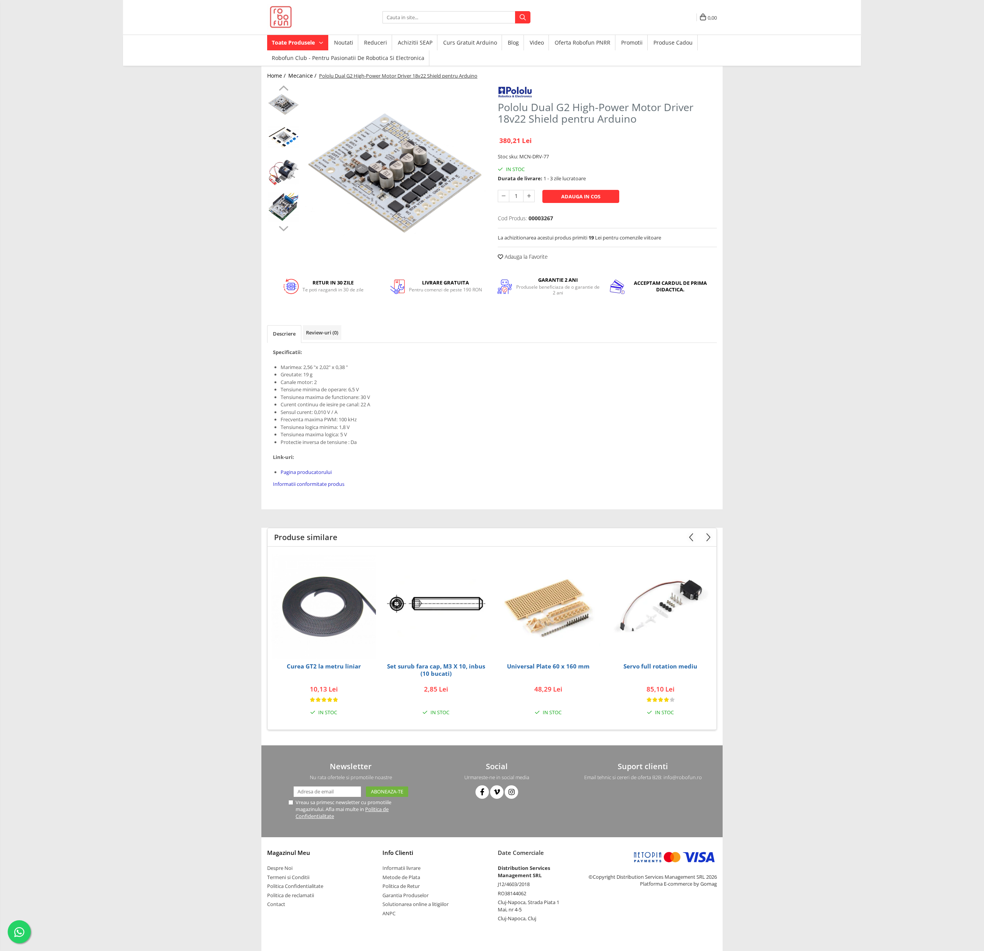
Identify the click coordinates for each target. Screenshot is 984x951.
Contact (276, 904)
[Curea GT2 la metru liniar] (323, 606)
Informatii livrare (401, 868)
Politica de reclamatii (290, 895)
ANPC (389, 913)
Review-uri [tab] (322, 332)
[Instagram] (511, 792)
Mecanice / (303, 75)
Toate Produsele (294, 42)
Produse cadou (673, 42)
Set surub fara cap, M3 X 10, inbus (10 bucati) (436, 670)
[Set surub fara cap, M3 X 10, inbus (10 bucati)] (436, 606)
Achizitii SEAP (415, 42)
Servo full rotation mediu (660, 666)
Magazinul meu (288, 852)
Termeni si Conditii (288, 877)
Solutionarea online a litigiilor (415, 904)
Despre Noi (280, 868)
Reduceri (375, 42)
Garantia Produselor (405, 895)
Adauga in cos (580, 196)
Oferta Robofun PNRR (582, 42)
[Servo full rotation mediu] (660, 606)
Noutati (343, 42)
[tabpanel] (395, 174)
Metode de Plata (401, 877)
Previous (283, 89)
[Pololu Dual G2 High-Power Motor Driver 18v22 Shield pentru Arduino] (395, 174)
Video (537, 42)
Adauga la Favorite (525, 256)
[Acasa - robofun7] (305, 17)
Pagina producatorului (306, 472)
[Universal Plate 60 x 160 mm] (548, 606)
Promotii (632, 42)
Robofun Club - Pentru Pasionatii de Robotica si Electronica (348, 58)
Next (283, 227)
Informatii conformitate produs (308, 483)
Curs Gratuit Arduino (470, 42)
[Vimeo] (497, 792)
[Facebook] (482, 792)
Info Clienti (397, 852)
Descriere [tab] (284, 333)
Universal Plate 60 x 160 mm (548, 666)
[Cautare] (522, 17)
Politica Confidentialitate (295, 886)
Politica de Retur (401, 886)
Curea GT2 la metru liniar (324, 666)
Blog (513, 42)
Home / (277, 75)
